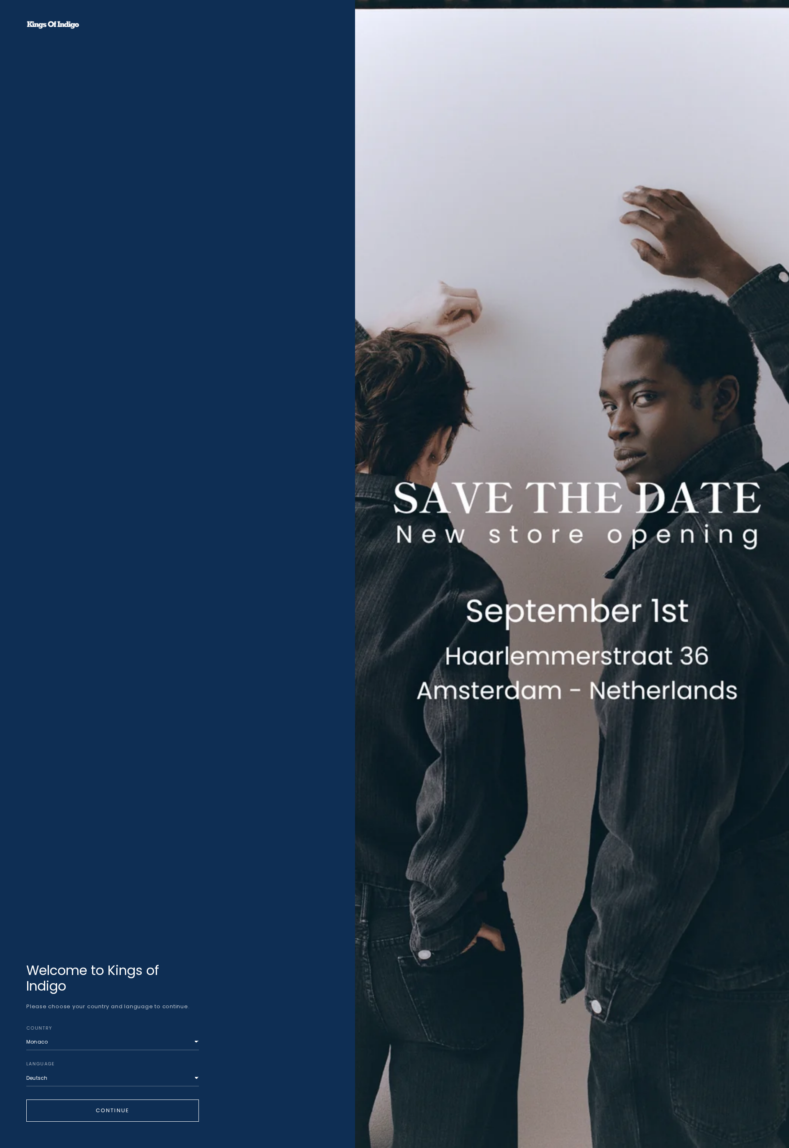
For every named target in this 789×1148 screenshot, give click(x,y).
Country (39, 1028)
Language (40, 1063)
